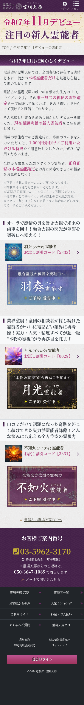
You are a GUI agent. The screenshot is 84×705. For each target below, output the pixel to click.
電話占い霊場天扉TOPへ (43, 519)
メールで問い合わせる (43, 579)
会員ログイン (42, 659)
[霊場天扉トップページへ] (22, 5)
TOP (5, 47)
